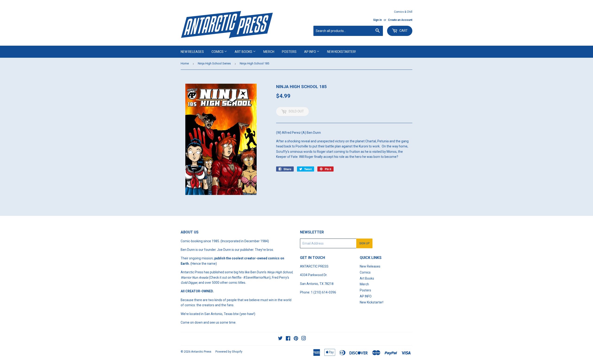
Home (185, 63)
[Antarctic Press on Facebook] (288, 339)
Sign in (377, 20)
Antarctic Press (201, 351)
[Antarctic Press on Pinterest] (295, 339)
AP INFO (310, 52)
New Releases (192, 52)
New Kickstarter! (341, 52)
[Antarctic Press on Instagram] (303, 339)
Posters (289, 52)
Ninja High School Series (214, 63)
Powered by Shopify (228, 351)
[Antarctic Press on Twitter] (280, 339)
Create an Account (400, 20)
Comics (217, 52)
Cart (403, 30)
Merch (268, 52)
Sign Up (364, 243)
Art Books (244, 52)
